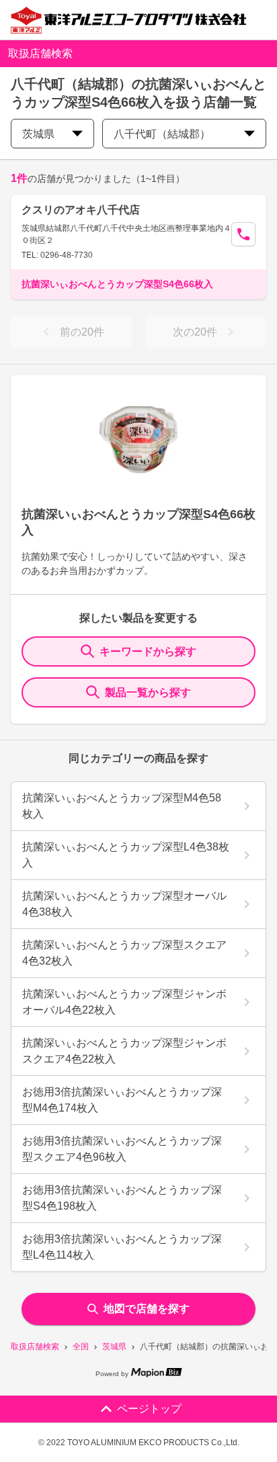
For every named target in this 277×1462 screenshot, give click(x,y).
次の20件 (195, 332)
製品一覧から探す (148, 692)
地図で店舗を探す (147, 1308)
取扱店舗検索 (35, 1346)
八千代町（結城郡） (162, 134)
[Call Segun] (243, 234)
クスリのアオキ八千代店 (81, 209)
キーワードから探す (148, 651)
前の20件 (82, 332)
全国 (81, 1346)
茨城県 (114, 1346)
